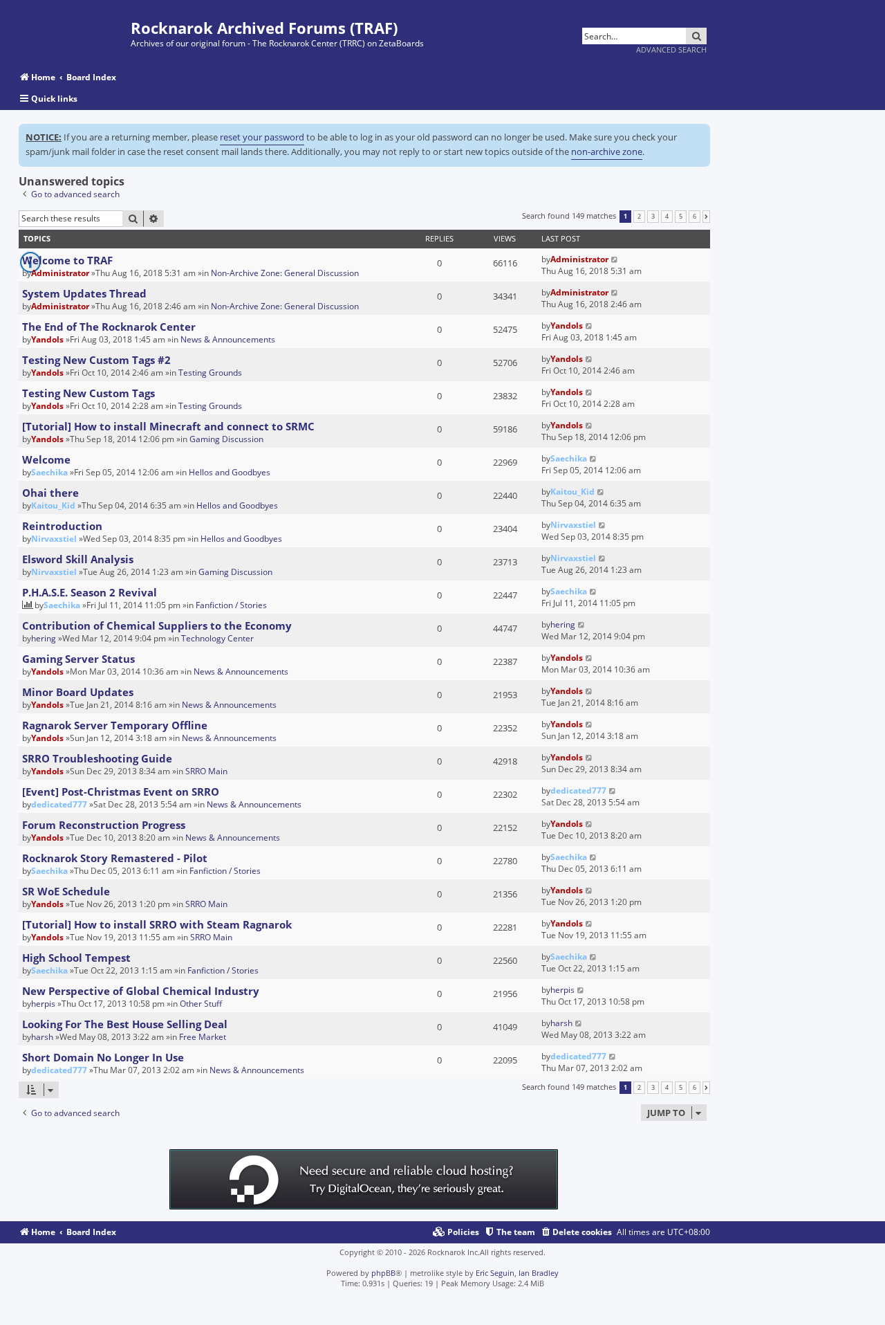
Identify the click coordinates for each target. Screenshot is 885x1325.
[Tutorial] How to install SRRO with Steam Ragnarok (157, 924)
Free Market (202, 1037)
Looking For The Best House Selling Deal (124, 1024)
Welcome (46, 459)
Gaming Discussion (226, 439)
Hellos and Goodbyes (229, 472)
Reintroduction (62, 526)
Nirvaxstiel (54, 539)
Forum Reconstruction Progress (103, 825)
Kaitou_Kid (53, 505)
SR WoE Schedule (66, 891)
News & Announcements (227, 339)
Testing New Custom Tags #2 (96, 360)
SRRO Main (206, 771)
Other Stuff (201, 1003)
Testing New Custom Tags (88, 393)
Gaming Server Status (78, 659)
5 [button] (680, 216)
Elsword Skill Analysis (77, 559)
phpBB (383, 1273)
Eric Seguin (495, 1273)
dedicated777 (59, 804)
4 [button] (667, 216)
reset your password (262, 137)
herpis (43, 1003)
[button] (706, 216)
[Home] (75, 29)
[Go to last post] (615, 259)
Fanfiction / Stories (231, 605)
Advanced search (671, 49)
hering (43, 638)
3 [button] (653, 216)
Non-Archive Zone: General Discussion (285, 273)
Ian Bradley (539, 1273)
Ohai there (50, 493)
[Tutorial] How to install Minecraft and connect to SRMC (168, 426)
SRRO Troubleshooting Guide (97, 758)
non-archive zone (606, 151)
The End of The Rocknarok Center (109, 326)
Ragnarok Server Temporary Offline (114, 725)
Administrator (60, 273)
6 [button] (694, 216)
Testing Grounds (210, 372)
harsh (42, 1037)
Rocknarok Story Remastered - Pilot (114, 858)
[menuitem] (576, 1232)
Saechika (49, 472)
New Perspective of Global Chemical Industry (140, 991)
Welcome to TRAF (67, 260)
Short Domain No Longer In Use (103, 1057)
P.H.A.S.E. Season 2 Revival (89, 592)
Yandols (47, 339)
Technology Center (217, 638)
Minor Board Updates (77, 692)
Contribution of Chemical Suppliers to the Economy (157, 625)
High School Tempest (76, 958)
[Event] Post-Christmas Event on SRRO (120, 791)
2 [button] (639, 216)
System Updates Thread (84, 293)
